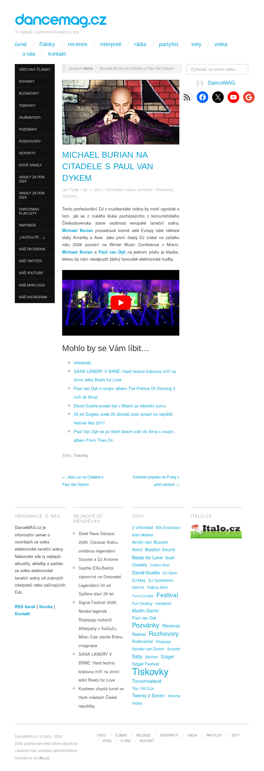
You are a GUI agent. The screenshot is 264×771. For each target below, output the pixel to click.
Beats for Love (147, 557)
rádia (140, 44)
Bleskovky (29, 93)
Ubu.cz (43, 757)
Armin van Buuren (150, 542)
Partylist (168, 44)
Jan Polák (70, 189)
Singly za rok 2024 (32, 195)
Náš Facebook (32, 248)
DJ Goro (170, 572)
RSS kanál (25, 606)
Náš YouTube (31, 272)
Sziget (167, 656)
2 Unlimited (142, 527)
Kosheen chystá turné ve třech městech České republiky (101, 697)
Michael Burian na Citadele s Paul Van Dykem (107, 166)
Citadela (139, 565)
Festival (167, 594)
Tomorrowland (146, 681)
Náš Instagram (33, 296)
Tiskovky (27, 105)
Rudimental (142, 641)
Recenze (77, 44)
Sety (196, 44)
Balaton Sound (160, 549)
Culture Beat (159, 564)
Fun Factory (142, 603)
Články (47, 44)
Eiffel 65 (138, 587)
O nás (28, 54)
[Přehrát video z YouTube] (120, 303)
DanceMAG (221, 83)
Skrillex (151, 656)
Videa (220, 44)
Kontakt (57, 54)
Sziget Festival (145, 664)
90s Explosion (168, 527)
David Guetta (146, 572)
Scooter (174, 648)
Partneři (27, 225)
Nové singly (30, 165)
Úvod (20, 44)
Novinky (26, 81)
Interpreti (110, 44)
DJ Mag (139, 580)
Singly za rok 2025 (32, 178)
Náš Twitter (30, 260)
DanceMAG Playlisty (29, 211)
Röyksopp (163, 641)
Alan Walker (142, 534)
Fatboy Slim (157, 587)
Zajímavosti (30, 117)
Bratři (170, 557)
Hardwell (163, 603)
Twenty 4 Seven (148, 695)
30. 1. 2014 (92, 189)
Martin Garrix (145, 610)
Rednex (139, 634)
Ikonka (45, 606)
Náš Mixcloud (32, 285)
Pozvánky (28, 129)
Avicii (137, 549)
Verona (174, 695)
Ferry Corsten (143, 595)
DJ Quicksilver (161, 580)
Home (88, 68)
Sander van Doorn (148, 648)
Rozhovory (30, 141)
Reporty (27, 153)
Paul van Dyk (144, 618)
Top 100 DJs (143, 688)
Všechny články (35, 69)
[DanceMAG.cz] (61, 19)
